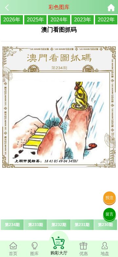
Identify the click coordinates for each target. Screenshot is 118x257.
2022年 (106, 19)
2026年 (11, 19)
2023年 (82, 19)
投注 (109, 197)
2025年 (35, 19)
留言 (109, 214)
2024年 (59, 19)
